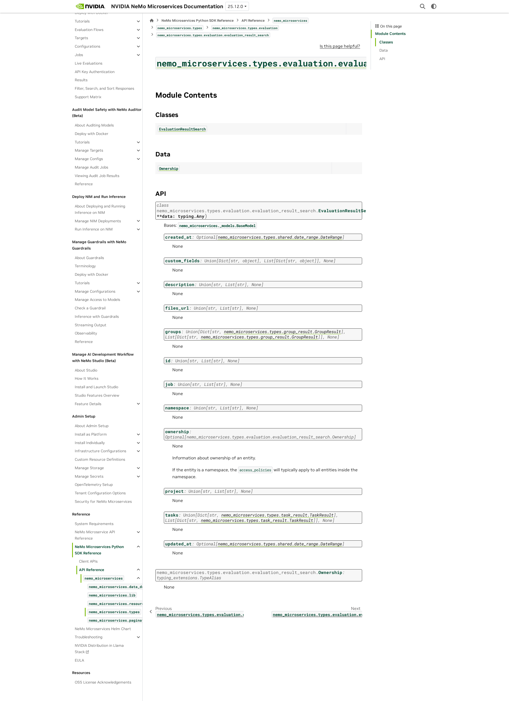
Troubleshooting (88, 637)
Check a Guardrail (90, 308)
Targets (81, 37)
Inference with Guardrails (97, 316)
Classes (386, 42)
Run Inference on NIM (94, 229)
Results (81, 80)
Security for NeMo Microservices (103, 501)
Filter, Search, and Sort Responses (104, 88)
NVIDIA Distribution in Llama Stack (99, 648)
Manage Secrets (89, 476)
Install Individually (90, 442)
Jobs (79, 54)
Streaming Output (90, 325)
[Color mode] (434, 6)
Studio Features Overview (97, 395)
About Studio (86, 370)
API (382, 58)
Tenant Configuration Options (100, 493)
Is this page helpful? (340, 46)
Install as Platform (91, 434)
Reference (84, 184)
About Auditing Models (94, 125)
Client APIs (88, 561)
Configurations (87, 46)
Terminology (85, 266)
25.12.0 (235, 6)
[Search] (422, 6)
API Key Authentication (95, 71)
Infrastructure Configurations (100, 451)
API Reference (91, 569)
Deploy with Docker (91, 12)
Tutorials (82, 21)
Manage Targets (89, 150)
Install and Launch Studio (96, 387)
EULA (79, 660)
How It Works (86, 378)
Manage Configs (89, 158)
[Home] (151, 20)
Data (383, 50)
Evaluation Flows (89, 29)
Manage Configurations (95, 291)
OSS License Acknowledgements (103, 682)
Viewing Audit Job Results (97, 175)
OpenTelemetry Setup (94, 484)
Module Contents (390, 33)
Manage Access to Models (97, 299)
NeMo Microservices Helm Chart (103, 628)
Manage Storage (89, 467)
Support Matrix (88, 96)
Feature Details (88, 403)
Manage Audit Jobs (91, 167)
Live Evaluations (88, 63)
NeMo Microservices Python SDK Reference (99, 549)
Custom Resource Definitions (100, 459)
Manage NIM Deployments (98, 220)
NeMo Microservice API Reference (95, 535)
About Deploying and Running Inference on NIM (100, 209)
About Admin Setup (91, 425)
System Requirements (94, 523)
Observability (86, 333)
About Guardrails (89, 257)
